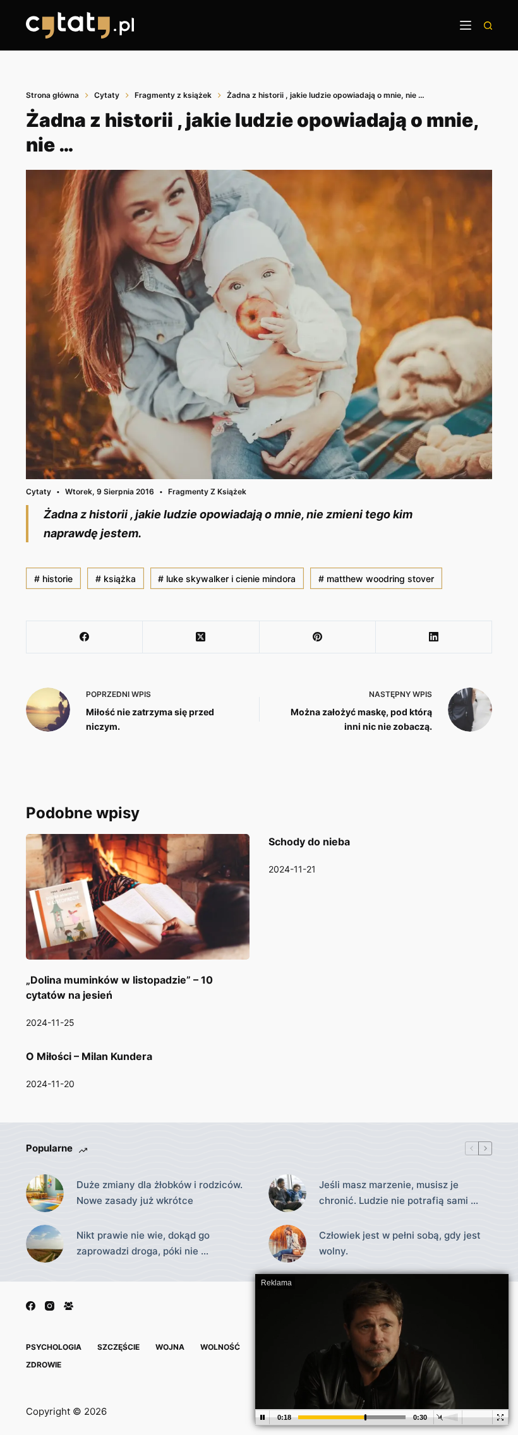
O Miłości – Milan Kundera (89, 1056)
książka (115, 578)
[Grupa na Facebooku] (68, 1306)
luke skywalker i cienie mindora (227, 578)
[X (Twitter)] (201, 637)
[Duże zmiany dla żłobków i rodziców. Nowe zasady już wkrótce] (45, 1193)
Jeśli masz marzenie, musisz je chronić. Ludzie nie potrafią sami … (398, 1192)
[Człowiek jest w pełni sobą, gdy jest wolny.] (287, 1244)
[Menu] (465, 25)
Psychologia (53, 1347)
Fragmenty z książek (207, 491)
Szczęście (118, 1347)
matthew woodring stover (376, 578)
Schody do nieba (309, 841)
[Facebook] (85, 637)
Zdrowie (43, 1364)
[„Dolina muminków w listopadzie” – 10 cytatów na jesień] (138, 897)
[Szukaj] (488, 25)
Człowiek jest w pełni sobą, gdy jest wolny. (400, 1243)
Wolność (220, 1347)
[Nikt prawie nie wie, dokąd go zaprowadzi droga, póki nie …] (45, 1244)
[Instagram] (49, 1306)
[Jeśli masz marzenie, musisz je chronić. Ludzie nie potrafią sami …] (287, 1193)
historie (53, 578)
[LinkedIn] (434, 637)
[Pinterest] (318, 637)
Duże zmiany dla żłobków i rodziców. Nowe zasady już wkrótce (159, 1192)
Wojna (169, 1347)
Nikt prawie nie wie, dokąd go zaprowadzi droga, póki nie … (143, 1243)
